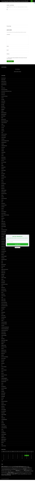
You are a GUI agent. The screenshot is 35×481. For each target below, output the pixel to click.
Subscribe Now (17, 244)
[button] (17, 236)
